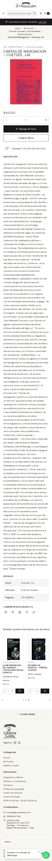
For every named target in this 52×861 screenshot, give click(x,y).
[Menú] (3, 13)
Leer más (42, 22)
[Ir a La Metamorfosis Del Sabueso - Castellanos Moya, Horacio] (13, 649)
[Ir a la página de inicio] (26, 5)
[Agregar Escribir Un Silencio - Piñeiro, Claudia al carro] (45, 691)
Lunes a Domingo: (11, 796)
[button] (26, 714)
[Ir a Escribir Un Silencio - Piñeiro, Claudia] (38, 649)
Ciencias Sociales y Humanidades (24, 31)
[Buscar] (34, 13)
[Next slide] (49, 700)
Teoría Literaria (24, 34)
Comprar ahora (26, 138)
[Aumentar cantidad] (45, 119)
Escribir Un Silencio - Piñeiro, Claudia (38, 667)
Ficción (6, 757)
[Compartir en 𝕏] (12, 612)
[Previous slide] (3, 700)
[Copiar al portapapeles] (33, 612)
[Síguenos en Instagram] (15, 742)
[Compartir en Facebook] (5, 612)
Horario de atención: (13, 792)
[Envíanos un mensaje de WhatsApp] (46, 855)
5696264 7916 (14, 816)
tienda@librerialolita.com (18, 812)
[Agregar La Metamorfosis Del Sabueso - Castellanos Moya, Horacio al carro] (19, 691)
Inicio (17, 28)
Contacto (8, 785)
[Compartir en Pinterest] (26, 612)
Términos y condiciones (14, 781)
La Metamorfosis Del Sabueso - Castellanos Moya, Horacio (13, 669)
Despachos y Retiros (13, 777)
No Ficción (29, 28)
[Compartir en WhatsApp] (19, 612)
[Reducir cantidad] (6, 119)
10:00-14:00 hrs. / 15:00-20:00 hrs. (20, 800)
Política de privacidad (13, 789)
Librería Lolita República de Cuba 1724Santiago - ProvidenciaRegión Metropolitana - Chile (20, 824)
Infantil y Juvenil (10, 765)
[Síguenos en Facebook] (19, 742)
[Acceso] (40, 13)
